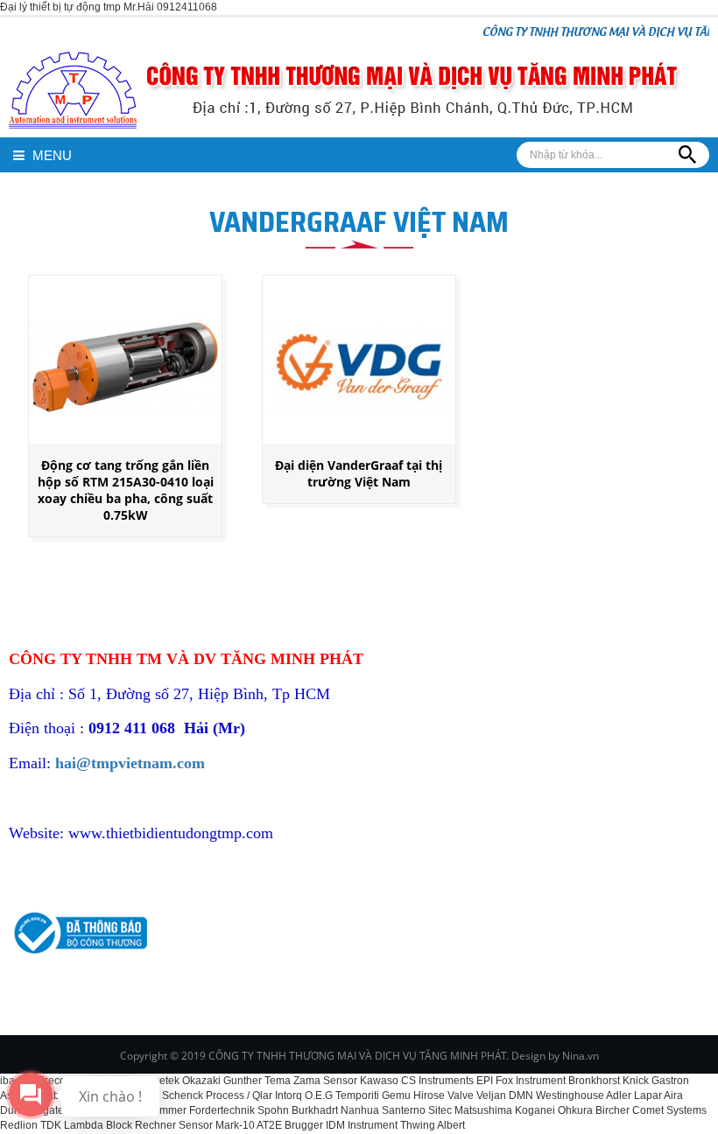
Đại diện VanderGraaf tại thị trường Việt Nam (358, 473)
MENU (50, 155)
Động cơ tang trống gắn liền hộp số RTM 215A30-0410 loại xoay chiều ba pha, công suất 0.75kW (126, 490)
